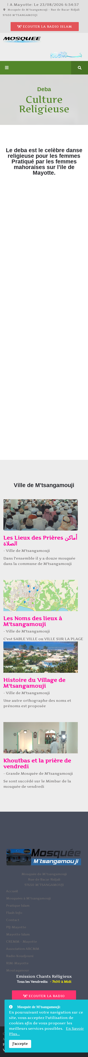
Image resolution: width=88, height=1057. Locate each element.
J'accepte (20, 1044)
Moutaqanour (17, 970)
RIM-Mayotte (17, 963)
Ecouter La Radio (46, 996)
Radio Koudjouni (19, 956)
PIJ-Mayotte (16, 927)
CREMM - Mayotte (21, 941)
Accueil (12, 891)
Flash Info (14, 913)
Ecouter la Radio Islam (47, 26)
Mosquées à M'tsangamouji (28, 898)
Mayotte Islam (18, 934)
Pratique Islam (18, 905)
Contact (12, 920)
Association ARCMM (22, 949)
